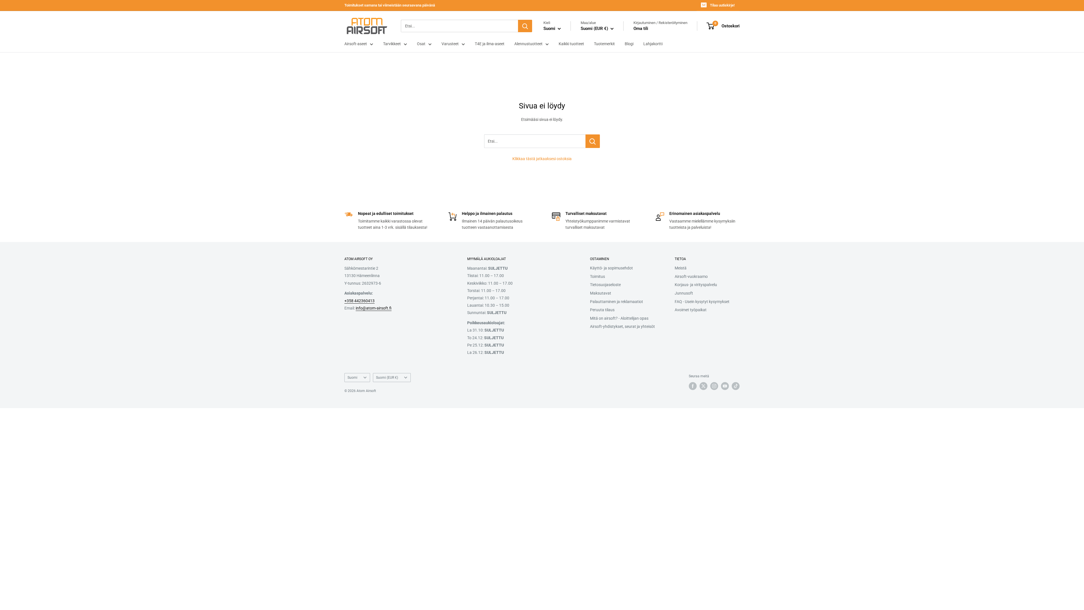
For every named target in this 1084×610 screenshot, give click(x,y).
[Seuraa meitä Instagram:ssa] (714, 386)
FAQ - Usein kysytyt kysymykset (702, 301)
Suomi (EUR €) (387, 378)
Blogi (629, 44)
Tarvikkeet (392, 44)
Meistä (681, 268)
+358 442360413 (359, 301)
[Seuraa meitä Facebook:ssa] (693, 386)
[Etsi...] (592, 141)
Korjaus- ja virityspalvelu (696, 284)
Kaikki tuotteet (571, 44)
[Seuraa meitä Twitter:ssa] (703, 386)
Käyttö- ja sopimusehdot (611, 268)
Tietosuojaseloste (605, 284)
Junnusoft (684, 293)
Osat (421, 44)
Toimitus (597, 276)
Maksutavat (600, 293)
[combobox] (459, 26)
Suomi (352, 378)
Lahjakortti (653, 44)
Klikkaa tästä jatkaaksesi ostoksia (542, 158)
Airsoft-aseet (355, 44)
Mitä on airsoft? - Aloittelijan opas (619, 318)
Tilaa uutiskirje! (722, 5)
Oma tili (640, 28)
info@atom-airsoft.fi (374, 308)
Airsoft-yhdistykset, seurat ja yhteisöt (622, 326)
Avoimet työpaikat (691, 310)
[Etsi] (525, 26)
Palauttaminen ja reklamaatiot (616, 301)
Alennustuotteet (528, 44)
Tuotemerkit (604, 44)
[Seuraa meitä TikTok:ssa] (736, 386)
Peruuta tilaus (602, 310)
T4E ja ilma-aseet (489, 44)
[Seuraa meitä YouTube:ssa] (725, 386)
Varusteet (450, 44)
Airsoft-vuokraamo (691, 276)
